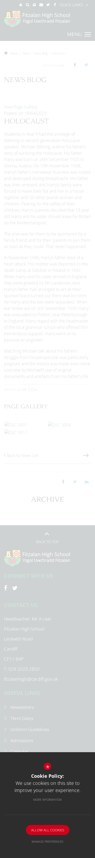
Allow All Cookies (47, 830)
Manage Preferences (47, 841)
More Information (47, 800)
